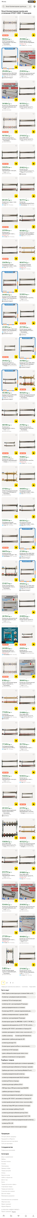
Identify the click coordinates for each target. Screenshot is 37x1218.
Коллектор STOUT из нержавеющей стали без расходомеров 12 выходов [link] (27, 811)
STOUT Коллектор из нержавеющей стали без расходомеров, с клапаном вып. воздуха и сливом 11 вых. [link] (27, 427)
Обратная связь (5, 1201)
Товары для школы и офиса (8, 1184)
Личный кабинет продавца (8, 1136)
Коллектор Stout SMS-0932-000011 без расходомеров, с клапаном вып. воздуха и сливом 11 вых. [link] (27, 363)
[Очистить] (30, 6)
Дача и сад (4, 1179)
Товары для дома (6, 1170)
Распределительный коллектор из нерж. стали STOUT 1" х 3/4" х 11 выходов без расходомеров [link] (27, 491)
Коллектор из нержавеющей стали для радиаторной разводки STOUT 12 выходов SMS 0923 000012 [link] (9, 778)
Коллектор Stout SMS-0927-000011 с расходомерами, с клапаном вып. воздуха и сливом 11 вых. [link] (9, 330)
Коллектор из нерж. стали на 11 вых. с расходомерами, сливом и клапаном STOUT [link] (9, 202)
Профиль (33, 1216)
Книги (3, 1182)
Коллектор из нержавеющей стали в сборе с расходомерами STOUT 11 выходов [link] (26, 651)
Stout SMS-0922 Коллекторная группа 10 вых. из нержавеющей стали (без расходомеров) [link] (27, 715)
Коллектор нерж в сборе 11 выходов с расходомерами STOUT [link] (27, 233)
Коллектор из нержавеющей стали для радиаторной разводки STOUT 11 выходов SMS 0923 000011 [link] (9, 170)
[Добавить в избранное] (16, 17)
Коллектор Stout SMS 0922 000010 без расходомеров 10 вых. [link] (27, 554)
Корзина (26, 1216)
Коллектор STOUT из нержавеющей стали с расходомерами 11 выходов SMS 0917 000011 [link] (9, 651)
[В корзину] (16, 35)
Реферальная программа (8, 1150)
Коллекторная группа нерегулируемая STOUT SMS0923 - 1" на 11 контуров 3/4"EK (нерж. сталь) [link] (27, 330)
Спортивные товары (6, 1186)
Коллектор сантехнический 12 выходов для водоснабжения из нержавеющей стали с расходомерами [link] (27, 939)
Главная (3, 1216)
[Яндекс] (14, 1212)
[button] (34, 6)
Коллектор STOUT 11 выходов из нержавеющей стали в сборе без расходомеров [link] (9, 459)
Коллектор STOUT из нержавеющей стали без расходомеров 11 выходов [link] (9, 363)
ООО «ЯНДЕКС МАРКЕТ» (12, 1209)
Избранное (18, 1216)
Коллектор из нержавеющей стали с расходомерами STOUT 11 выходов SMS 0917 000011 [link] (27, 747)
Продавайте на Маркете (8, 1139)
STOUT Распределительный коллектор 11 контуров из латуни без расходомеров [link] (9, 491)
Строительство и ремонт (8, 1191)
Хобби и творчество (6, 1177)
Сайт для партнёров (6, 1143)
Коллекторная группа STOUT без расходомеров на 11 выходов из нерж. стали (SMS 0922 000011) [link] (27, 41)
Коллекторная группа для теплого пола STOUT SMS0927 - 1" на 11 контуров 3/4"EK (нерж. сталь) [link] (9, 811)
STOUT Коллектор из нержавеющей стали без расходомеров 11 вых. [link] (9, 41)
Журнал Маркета (6, 1206)
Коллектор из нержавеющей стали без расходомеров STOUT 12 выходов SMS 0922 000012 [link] (27, 297)
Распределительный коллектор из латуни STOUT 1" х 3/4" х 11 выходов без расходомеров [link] (27, 265)
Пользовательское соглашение (9, 1199)
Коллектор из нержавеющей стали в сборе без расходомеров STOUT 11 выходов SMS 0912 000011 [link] (9, 427)
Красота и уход (5, 1175)
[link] (18, 993)
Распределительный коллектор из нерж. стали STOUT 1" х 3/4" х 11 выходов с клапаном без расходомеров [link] (9, 523)
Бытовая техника (6, 1161)
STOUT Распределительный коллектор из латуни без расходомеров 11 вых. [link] (27, 844)
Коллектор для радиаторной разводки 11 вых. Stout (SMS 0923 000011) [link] (26, 170)
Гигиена (3, 1163)
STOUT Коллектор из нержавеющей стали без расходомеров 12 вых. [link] (9, 138)
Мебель (3, 1159)
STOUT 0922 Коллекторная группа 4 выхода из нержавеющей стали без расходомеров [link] (9, 683)
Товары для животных (7, 1189)
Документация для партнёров (9, 1141)
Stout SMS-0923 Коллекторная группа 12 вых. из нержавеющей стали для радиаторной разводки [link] (26, 619)
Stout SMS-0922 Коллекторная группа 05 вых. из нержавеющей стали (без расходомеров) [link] (9, 844)
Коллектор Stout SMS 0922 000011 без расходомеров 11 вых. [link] (9, 74)
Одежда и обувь (5, 1168)
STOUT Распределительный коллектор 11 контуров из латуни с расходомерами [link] (27, 395)
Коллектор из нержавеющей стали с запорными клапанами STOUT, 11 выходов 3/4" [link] (8, 233)
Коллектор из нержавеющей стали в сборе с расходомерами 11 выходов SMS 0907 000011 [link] (9, 874)
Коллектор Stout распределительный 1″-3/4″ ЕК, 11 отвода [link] (9, 554)
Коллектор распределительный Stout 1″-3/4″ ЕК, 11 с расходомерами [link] (27, 202)
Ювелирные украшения (7, 1196)
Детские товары (5, 1193)
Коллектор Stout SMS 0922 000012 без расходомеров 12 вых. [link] (27, 586)
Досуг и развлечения (7, 1157)
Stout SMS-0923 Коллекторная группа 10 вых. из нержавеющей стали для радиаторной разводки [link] (26, 875)
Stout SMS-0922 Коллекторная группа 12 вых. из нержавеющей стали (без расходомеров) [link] (27, 138)
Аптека (3, 1173)
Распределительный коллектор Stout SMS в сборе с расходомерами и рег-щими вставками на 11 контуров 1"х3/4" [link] (9, 747)
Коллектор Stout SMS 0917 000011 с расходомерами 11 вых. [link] (9, 297)
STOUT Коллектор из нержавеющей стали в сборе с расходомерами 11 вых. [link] (9, 586)
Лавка (11, 1216)
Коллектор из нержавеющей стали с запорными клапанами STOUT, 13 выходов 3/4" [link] (8, 939)
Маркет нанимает (6, 1204)
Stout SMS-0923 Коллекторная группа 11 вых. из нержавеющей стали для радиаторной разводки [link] (26, 106)
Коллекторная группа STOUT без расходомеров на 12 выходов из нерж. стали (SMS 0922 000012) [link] (27, 971)
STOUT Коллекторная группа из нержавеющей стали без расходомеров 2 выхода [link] (9, 971)
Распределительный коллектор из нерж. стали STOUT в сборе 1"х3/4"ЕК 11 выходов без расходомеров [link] (27, 523)
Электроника (5, 1166)
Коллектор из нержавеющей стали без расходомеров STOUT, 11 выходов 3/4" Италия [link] (26, 459)
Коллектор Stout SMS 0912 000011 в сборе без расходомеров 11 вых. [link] (9, 395)
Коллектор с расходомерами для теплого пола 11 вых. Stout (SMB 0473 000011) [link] (9, 715)
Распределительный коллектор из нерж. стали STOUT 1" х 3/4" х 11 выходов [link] (9, 265)
